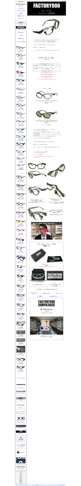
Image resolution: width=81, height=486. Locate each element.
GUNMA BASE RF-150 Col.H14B (21, 125)
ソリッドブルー (21, 446)
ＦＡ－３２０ (53, 129)
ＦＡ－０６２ (36, 132)
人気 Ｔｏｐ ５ (59, 293)
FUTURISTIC (20, 32)
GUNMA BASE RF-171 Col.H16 (21, 109)
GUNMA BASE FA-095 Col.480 (21, 154)
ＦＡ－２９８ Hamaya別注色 (21, 168)
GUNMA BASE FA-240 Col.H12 (21, 132)
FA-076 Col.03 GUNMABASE (20, 117)
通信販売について (20, 15)
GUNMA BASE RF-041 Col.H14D (21, 198)
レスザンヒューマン (21, 427)
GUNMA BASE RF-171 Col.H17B (21, 180)
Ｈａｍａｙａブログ (21, 10)
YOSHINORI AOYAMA (20, 463)
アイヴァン (21, 407)
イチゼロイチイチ (20, 422)
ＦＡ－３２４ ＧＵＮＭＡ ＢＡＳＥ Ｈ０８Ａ (21, 308)
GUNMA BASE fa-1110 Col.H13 (21, 242)
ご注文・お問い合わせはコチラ (46, 74)
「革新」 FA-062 (20, 251)
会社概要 (21, 13)
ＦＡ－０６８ (47, 134)
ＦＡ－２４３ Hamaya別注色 (21, 353)
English (64, 1)
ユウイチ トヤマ (21, 468)
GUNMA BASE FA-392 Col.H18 (21, 84)
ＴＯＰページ (21, 5)
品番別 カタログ (46, 293)
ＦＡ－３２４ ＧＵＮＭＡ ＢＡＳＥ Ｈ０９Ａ (21, 289)
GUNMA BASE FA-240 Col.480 (21, 147)
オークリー (21, 433)
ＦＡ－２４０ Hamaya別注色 (21, 370)
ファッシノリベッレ (21, 413)
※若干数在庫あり (21, 169)
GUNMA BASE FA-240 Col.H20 (21, 67)
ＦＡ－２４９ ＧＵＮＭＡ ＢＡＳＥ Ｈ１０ (21, 280)
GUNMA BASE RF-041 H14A (20, 234)
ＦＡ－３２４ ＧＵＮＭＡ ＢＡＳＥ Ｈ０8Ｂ (21, 318)
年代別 (21, 35)
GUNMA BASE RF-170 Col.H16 (21, 93)
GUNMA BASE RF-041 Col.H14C (21, 189)
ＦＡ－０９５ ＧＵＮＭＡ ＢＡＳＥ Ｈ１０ (21, 270)
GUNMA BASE (21, 75)
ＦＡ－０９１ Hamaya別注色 (21, 343)
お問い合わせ (20, 8)
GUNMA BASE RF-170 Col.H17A (21, 101)
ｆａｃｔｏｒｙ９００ (20, 392)
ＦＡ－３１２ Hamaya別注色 (21, 327)
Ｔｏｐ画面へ (39, 296)
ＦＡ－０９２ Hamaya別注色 (21, 335)
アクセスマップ (21, 18)
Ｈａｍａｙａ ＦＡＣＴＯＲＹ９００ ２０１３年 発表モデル (28, 484)
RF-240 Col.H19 (21, 76)
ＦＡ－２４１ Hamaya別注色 (21, 363)
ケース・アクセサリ (21, 377)
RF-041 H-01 (21, 261)
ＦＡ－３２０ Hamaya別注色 (21, 162)
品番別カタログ (21, 38)
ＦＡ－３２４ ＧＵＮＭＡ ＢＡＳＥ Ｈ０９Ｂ (21, 299)
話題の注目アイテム (54, 296)
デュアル (21, 400)
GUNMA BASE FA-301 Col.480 (21, 140)
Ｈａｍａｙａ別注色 (21, 41)
